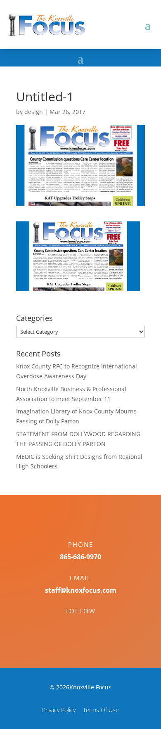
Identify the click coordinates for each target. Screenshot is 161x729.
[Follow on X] (88, 625)
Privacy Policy (59, 710)
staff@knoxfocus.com (80, 590)
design (33, 112)
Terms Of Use (101, 710)
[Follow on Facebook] (72, 625)
